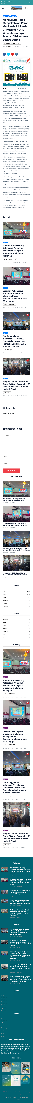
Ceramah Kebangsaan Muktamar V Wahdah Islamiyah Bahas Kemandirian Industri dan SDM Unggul (15, 296)
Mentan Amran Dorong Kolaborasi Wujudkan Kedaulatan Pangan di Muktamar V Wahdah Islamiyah (13, 250)
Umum (5, 597)
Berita (4, 591)
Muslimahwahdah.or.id (10, 89)
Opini (4, 622)
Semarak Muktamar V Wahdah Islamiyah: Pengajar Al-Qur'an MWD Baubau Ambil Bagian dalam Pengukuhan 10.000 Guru (21, 978)
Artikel (4, 625)
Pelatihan (5, 600)
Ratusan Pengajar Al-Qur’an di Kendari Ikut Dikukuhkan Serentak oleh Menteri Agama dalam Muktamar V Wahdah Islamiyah (20, 955)
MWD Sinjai (7, 392)
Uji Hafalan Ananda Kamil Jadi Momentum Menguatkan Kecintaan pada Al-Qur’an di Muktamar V (19, 912)
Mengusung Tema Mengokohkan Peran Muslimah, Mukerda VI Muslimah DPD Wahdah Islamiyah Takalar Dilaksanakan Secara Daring (16, 29)
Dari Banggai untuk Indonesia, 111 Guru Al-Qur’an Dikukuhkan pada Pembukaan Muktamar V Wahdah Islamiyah (14, 341)
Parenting (5, 628)
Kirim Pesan (11, 470)
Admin (9, 46)
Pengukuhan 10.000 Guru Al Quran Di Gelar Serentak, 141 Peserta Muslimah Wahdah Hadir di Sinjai (16, 385)
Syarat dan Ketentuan (10, 1097)
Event (4, 594)
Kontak (18, 1099)
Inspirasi (5, 619)
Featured (5, 606)
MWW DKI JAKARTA (9, 259)
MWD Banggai (8, 349)
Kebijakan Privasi (24, 1097)
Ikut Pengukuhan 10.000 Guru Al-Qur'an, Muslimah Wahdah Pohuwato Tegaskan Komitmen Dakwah (20, 967)
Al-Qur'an (5, 631)
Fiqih (4, 634)
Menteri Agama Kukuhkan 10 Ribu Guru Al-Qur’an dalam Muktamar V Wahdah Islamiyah (20, 901)
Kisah (4, 637)
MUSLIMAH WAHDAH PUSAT (12, 43)
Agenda (5, 603)
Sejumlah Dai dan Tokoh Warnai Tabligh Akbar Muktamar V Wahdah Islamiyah (20, 892)
